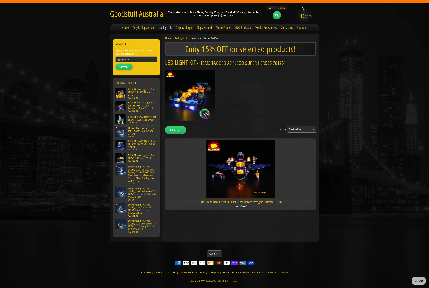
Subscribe (124, 67)
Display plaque (184, 27)
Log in (270, 8)
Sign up (281, 8)
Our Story (147, 272)
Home (125, 27)
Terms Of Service (278, 272)
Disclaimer (258, 272)
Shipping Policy (220, 272)
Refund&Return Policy (194, 272)
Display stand (204, 27)
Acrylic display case (144, 27)
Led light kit (165, 27)
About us (302, 27)
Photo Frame (223, 27)
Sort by (283, 129)
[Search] (277, 15)
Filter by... (175, 130)
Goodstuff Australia (136, 14)
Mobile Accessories (266, 27)
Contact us (287, 27)
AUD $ (213, 253)
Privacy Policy (240, 272)
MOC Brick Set (243, 27)
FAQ (175, 272)
